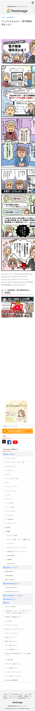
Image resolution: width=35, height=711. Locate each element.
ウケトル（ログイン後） (12, 478)
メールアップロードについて (13, 672)
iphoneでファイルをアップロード (14, 629)
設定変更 (7, 527)
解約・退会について (11, 641)
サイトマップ (12, 698)
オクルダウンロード (11, 466)
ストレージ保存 (9, 507)
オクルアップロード (11, 458)
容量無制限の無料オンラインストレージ (17, 706)
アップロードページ (11, 523)
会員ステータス (11, 567)
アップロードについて (11, 625)
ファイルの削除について (12, 649)
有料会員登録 (9, 575)
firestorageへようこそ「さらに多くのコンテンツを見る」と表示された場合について (18, 612)
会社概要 (20, 696)
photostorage (11, 563)
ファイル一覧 (9, 503)
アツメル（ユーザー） (11, 486)
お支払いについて (10, 637)
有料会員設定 (11, 555)
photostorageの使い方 (11, 587)
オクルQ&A (8, 621)
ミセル (7, 482)
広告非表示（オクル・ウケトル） (16, 551)
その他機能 (8, 559)
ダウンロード (9, 499)
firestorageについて (17, 694)
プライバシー (12, 696)
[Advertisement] (17, 339)
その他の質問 (9, 660)
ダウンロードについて (11, 633)
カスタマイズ (11, 543)
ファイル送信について (11, 668)
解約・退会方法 (9, 579)
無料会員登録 (9, 571)
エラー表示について (11, 645)
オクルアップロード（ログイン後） (15, 462)
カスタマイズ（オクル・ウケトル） (17, 547)
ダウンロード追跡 (12, 535)
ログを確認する (9, 519)
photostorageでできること (12, 591)
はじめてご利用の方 (11, 606)
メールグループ (9, 515)
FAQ (7, 603)
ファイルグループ (10, 511)
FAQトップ (7, 694)
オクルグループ (9, 470)
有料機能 (7, 531)
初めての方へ (10, 454)
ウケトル (7, 474)
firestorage (17, 702)
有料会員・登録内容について (13, 617)
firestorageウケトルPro (14, 595)
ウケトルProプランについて (13, 676)
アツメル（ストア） (11, 490)
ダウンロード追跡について (12, 664)
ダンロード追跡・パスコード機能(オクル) (19, 539)
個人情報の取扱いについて (24, 698)
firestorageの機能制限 (11, 680)
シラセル (7, 495)
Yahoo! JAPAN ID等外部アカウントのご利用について (18, 654)
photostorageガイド (13, 583)
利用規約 (26, 696)
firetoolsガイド (11, 599)
